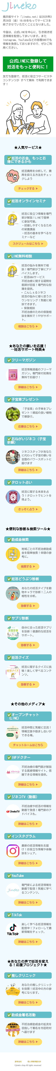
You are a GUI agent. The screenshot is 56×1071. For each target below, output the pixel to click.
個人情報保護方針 (34, 1061)
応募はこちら (26, 426)
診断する (26, 605)
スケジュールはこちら (26, 243)
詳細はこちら (26, 387)
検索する (26, 566)
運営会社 (18, 1061)
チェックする (26, 188)
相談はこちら (26, 326)
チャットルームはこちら (28, 745)
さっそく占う (26, 509)
